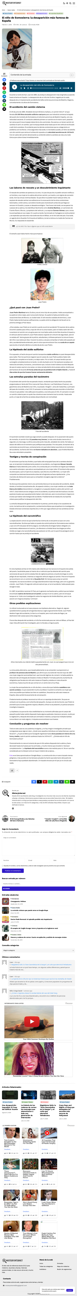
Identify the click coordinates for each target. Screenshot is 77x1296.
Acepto (69, 1290)
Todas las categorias (46, 1266)
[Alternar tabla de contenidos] (70, 75)
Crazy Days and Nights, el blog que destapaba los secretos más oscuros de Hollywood (66, 1110)
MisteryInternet (18, 793)
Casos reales (11, 10)
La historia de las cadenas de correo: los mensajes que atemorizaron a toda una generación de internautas (29, 1111)
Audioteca (43, 1269)
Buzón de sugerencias (64, 1269)
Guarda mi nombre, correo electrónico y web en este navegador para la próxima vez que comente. (34, 865)
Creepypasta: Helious (18, 901)
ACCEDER (6, 888)
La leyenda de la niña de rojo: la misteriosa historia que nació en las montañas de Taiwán (41, 979)
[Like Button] (12, 770)
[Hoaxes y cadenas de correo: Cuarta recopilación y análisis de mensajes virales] (5, 937)
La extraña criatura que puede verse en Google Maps (29, 910)
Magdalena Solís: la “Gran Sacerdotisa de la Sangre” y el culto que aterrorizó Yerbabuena (41, 965)
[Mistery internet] (14, 3)
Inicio (3, 10)
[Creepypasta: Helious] (5, 901)
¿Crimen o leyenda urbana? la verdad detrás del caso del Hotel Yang (34, 993)
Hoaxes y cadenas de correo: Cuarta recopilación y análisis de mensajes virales (39, 937)
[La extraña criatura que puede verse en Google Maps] (5, 910)
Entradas (60, 1263)
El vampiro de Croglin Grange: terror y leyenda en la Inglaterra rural (34, 928)
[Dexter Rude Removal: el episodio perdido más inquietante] (5, 919)
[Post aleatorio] (67, 3)
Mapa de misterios (63, 1266)
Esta (11, 755)
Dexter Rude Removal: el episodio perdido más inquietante (31, 919)
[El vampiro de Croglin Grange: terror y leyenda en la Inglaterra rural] (5, 928)
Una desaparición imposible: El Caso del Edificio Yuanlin (10, 1107)
